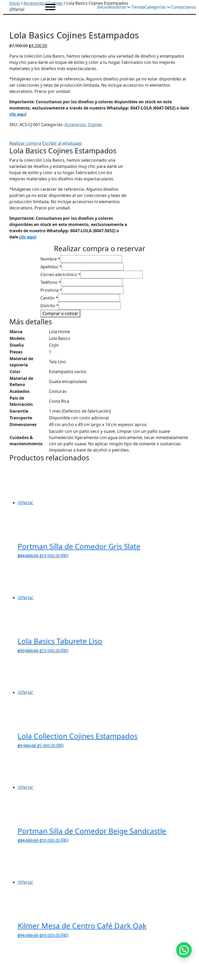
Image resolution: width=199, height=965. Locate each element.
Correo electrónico (60, 274)
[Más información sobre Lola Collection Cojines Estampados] (58, 746)
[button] (184, 950)
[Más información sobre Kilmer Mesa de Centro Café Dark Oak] (63, 935)
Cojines (95, 124)
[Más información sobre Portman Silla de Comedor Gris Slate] (63, 556)
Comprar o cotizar (60, 313)
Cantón (49, 298)
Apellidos (51, 267)
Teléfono (50, 282)
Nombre (50, 259)
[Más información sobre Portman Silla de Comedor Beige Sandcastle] (63, 840)
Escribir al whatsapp (62, 143)
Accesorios (75, 124)
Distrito (49, 306)
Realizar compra (25, 143)
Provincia (51, 290)
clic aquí (17, 114)
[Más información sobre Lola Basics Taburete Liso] (63, 651)
